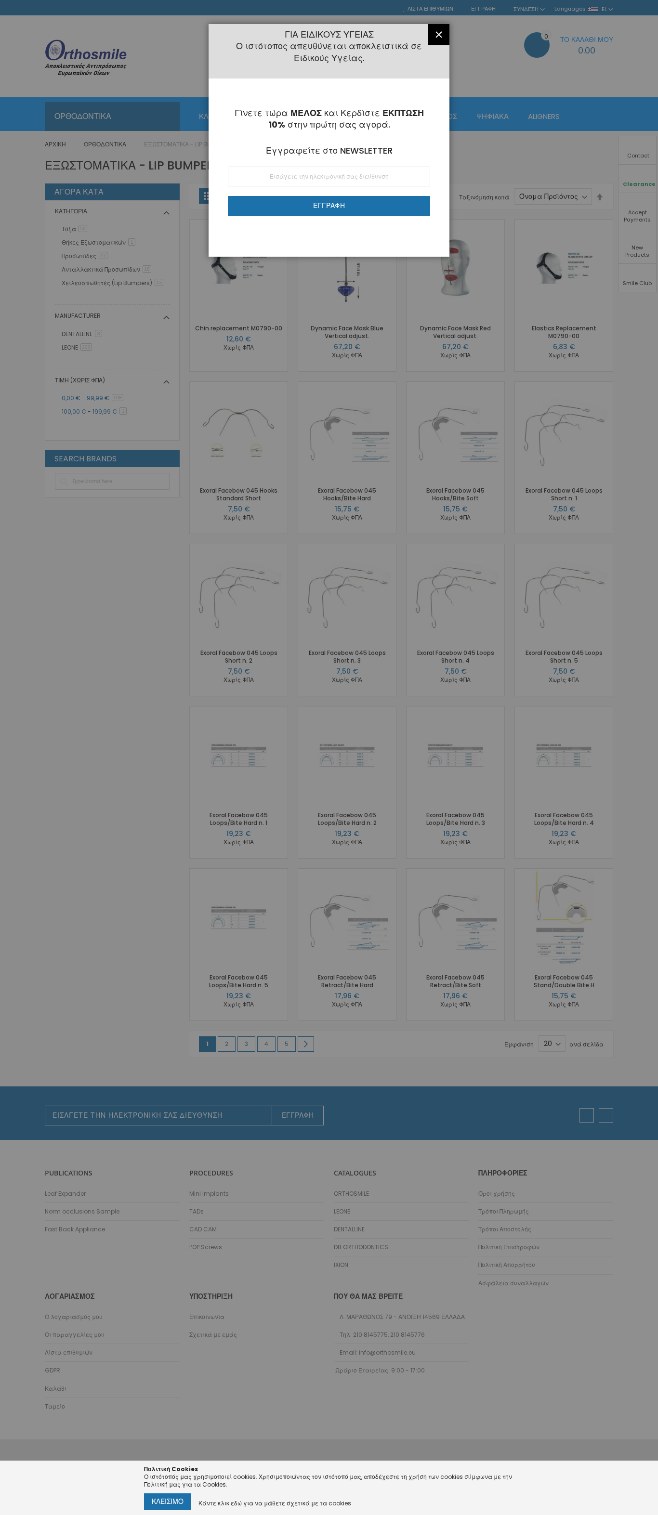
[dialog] (329, 757)
